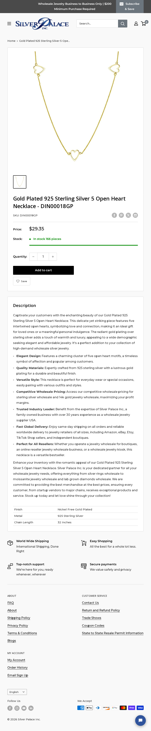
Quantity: (20, 256)
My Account (16, 660)
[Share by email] (135, 215)
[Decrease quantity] (33, 257)
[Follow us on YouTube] (24, 708)
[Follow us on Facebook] (10, 708)
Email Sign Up (17, 675)
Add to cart (43, 270)
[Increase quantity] (53, 257)
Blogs (11, 640)
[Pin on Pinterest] (121, 215)
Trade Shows (91, 618)
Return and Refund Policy (101, 610)
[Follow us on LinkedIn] (31, 708)
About (12, 610)
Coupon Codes (93, 625)
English (14, 691)
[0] (143, 23)
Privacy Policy (17, 625)
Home (11, 41)
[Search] (122, 23)
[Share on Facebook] (114, 215)
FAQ (10, 603)
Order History (17, 667)
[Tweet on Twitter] (128, 215)
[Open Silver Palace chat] (140, 720)
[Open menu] (9, 23)
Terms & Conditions (22, 633)
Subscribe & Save (132, 6)
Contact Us (90, 603)
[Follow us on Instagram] (17, 708)
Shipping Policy (18, 618)
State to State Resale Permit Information (112, 633)
